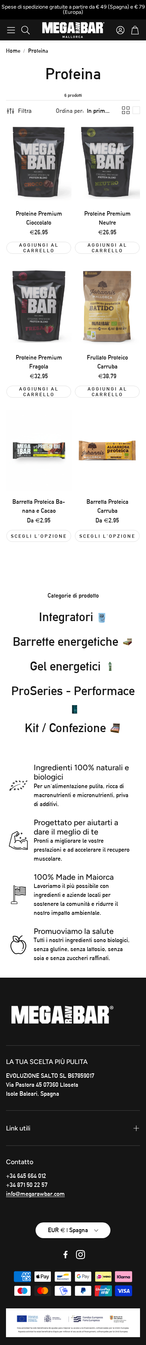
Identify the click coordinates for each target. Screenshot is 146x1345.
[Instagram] (80, 1254)
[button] (11, 30)
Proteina (38, 50)
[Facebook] (65, 1254)
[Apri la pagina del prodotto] (39, 162)
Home (13, 50)
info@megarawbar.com (35, 1193)
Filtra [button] (24, 110)
